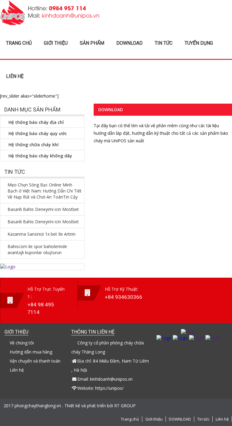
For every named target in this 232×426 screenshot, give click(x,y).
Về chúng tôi (22, 343)
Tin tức (163, 43)
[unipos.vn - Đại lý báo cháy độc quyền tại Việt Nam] (49, 23)
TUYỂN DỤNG (199, 43)
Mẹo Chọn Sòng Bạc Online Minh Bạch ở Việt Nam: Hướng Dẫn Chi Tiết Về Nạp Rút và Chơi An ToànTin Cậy (45, 191)
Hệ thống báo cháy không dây (40, 156)
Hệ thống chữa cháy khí (33, 144)
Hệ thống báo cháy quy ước (37, 133)
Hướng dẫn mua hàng (31, 352)
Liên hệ (15, 76)
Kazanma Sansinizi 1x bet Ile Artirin (42, 234)
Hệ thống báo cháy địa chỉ (36, 122)
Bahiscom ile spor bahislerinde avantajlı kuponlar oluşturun (37, 249)
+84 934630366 (123, 297)
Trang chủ (19, 43)
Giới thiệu (56, 43)
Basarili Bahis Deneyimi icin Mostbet (43, 209)
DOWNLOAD (129, 43)
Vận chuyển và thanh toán (35, 361)
